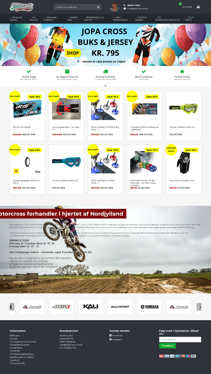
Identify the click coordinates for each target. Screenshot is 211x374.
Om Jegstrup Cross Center (23, 341)
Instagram (117, 339)
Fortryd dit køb (17, 363)
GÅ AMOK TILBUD (16, 18)
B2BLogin (15, 335)
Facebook (117, 335)
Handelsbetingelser (20, 344)
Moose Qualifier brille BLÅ (65, 180)
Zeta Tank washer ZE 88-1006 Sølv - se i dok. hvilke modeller (143, 183)
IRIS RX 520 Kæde (22, 127)
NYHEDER (15, 351)
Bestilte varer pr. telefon (22, 357)
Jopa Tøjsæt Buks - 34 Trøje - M (66, 128)
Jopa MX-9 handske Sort (181, 180)
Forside (13, 338)
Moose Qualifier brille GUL (182, 127)
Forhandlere (16, 348)
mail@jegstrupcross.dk (71, 344)
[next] (199, 307)
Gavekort (14, 360)
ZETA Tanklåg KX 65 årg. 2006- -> (103, 181)
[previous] (12, 307)
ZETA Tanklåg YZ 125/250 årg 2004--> (105, 128)
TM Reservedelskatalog (167, 18)
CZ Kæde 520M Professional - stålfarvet (144, 128)
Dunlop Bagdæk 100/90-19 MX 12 (26, 181)
